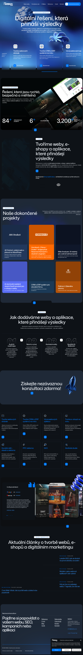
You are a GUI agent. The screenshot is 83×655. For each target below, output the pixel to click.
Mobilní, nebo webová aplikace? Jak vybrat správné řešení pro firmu (69, 573)
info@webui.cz (72, 629)
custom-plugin (34, 256)
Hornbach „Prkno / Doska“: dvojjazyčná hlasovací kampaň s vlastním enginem (39, 250)
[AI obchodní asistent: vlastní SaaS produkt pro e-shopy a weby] (14, 277)
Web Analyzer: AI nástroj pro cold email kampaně (67, 252)
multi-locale (33, 257)
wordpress (7, 257)
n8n (66, 257)
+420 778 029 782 (72, 633)
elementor (7, 254)
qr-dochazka (43, 289)
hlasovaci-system (47, 256)
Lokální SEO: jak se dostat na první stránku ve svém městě (70, 560)
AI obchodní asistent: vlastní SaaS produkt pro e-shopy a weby (14, 286)
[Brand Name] (46, 185)
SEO (65, 290)
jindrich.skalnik (19, 587)
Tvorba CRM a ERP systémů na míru (45, 52)
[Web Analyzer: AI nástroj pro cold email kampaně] (68, 242)
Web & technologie (7, 587)
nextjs (13, 290)
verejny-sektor (13, 256)
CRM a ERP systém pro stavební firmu (40, 285)
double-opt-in (40, 256)
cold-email (72, 256)
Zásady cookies (65, 652)
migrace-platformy (13, 254)
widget (22, 290)
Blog (2, 587)
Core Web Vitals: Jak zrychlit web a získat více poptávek (19, 591)
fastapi (76, 256)
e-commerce (8, 290)
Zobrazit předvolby (77, 650)
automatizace (67, 256)
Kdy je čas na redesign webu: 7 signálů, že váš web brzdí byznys (70, 586)
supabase (19, 290)
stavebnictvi (33, 290)
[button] (80, 640)
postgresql (38, 289)
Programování (61, 290)
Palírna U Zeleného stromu (65, 287)
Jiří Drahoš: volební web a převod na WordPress (14, 251)
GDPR (69, 652)
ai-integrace (60, 256)
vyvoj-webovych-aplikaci (42, 257)
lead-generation (61, 257)
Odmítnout (66, 650)
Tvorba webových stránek (19, 52)
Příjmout (56, 650)
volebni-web (18, 256)
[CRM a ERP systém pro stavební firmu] (41, 277)
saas (16, 290)
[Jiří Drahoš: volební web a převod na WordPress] (14, 242)
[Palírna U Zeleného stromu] (68, 277)
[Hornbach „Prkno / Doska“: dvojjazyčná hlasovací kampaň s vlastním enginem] (41, 242)
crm (32, 289)
